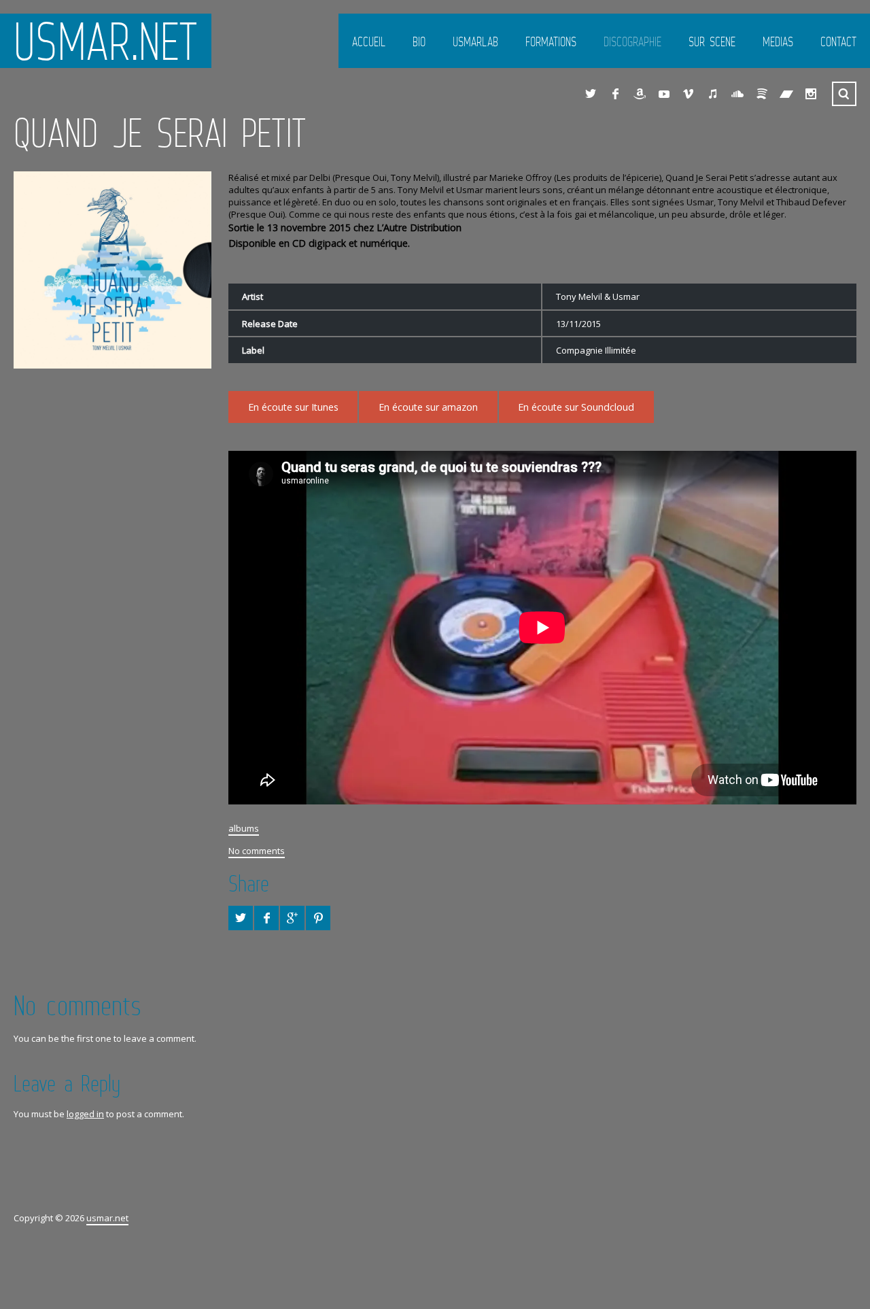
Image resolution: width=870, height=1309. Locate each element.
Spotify (762, 94)
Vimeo (688, 94)
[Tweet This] (240, 918)
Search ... (844, 94)
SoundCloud (737, 94)
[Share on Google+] (292, 918)
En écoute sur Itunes (293, 407)
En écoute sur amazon (428, 407)
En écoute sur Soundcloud (576, 407)
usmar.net (106, 41)
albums (243, 828)
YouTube (664, 94)
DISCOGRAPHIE (632, 41)
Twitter (590, 94)
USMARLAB (475, 41)
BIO (419, 41)
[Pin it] (318, 918)
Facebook (615, 94)
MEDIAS (778, 41)
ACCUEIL (368, 41)
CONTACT (838, 41)
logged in (85, 1114)
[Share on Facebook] (266, 918)
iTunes (713, 94)
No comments (256, 851)
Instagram (811, 94)
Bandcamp (786, 94)
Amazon (639, 94)
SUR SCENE (712, 41)
